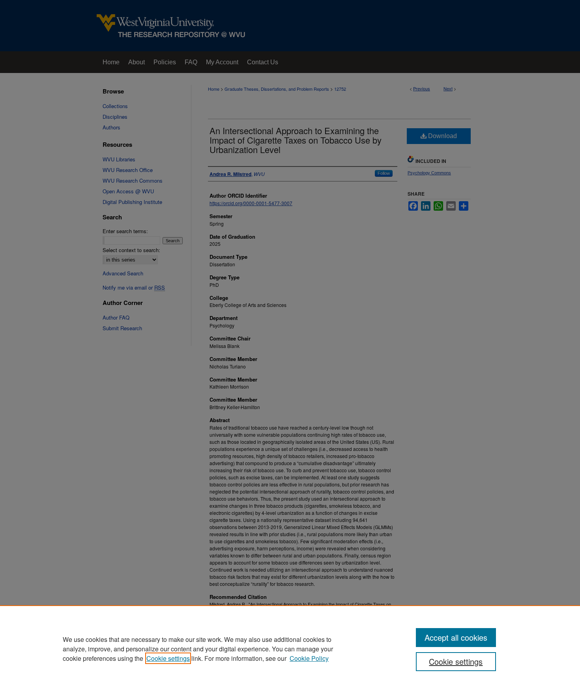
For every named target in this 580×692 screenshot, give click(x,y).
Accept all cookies (456, 637)
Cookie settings (168, 658)
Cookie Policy (309, 658)
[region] (290, 648)
